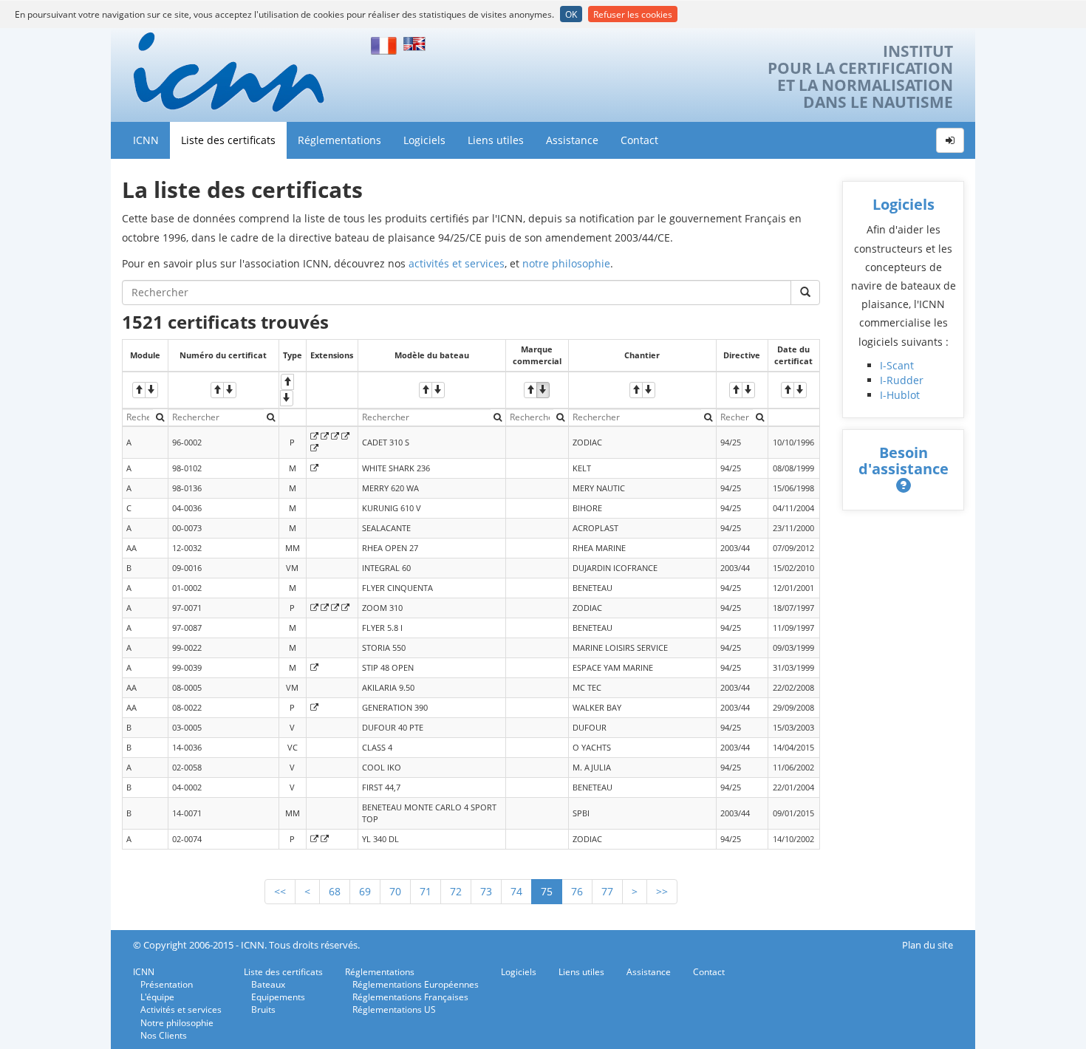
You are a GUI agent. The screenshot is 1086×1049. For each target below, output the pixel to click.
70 (395, 891)
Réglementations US (394, 1009)
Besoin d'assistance (903, 461)
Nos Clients (163, 1035)
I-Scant (897, 365)
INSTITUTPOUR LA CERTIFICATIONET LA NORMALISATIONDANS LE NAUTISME (860, 77)
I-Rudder (901, 380)
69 (365, 891)
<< (280, 891)
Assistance (572, 140)
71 (425, 891)
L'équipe (157, 997)
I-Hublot (900, 395)
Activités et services (181, 1009)
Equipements (278, 997)
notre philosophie (566, 263)
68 (335, 891)
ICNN (146, 140)
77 (607, 891)
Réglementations (339, 140)
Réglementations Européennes (415, 984)
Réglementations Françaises (410, 997)
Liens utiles (496, 140)
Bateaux (268, 984)
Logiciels (424, 140)
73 (486, 891)
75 (547, 891)
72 (456, 891)
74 (516, 891)
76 (577, 891)
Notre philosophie (177, 1022)
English (416, 44)
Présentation (166, 984)
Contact (639, 140)
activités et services (457, 263)
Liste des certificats (228, 140)
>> (662, 891)
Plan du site (927, 945)
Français (384, 44)
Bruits (263, 1009)
